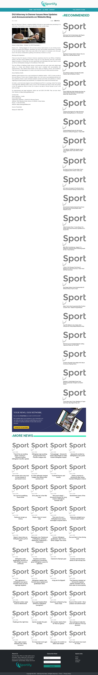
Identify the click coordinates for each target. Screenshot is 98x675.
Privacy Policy (67, 673)
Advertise (77, 660)
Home (76, 657)
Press (76, 658)
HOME (30, 9)
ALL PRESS (45, 9)
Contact (77, 661)
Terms (60, 673)
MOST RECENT (37, 9)
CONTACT (52, 9)
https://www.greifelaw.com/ (27, 92)
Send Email (18, 98)
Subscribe (52, 666)
